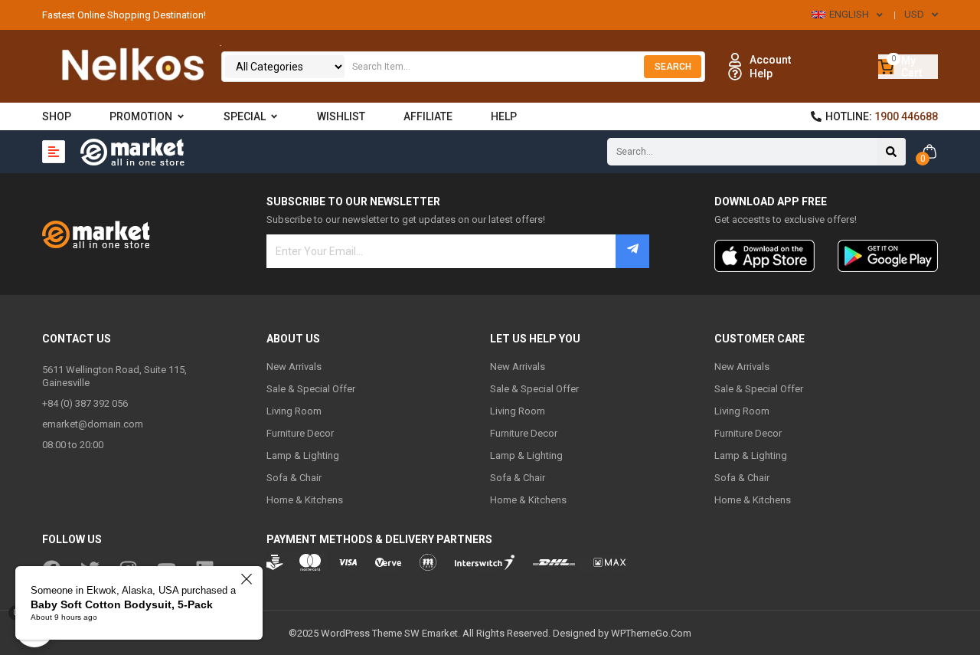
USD (914, 14)
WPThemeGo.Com (651, 633)
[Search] (891, 151)
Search (673, 66)
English (849, 14)
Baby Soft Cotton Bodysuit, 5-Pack (122, 604)
